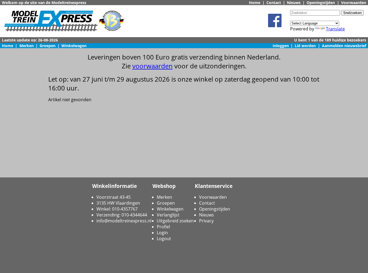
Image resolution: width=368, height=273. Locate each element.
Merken (26, 45)
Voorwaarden (353, 2)
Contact (273, 2)
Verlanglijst (168, 215)
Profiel (163, 227)
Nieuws (294, 2)
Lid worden (305, 45)
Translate (335, 29)
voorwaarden (152, 65)
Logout (164, 239)
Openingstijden (321, 2)
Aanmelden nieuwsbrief (344, 45)
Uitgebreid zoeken (175, 221)
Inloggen (281, 45)
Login (162, 233)
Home (254, 2)
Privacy (206, 221)
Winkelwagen (73, 45)
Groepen (47, 45)
